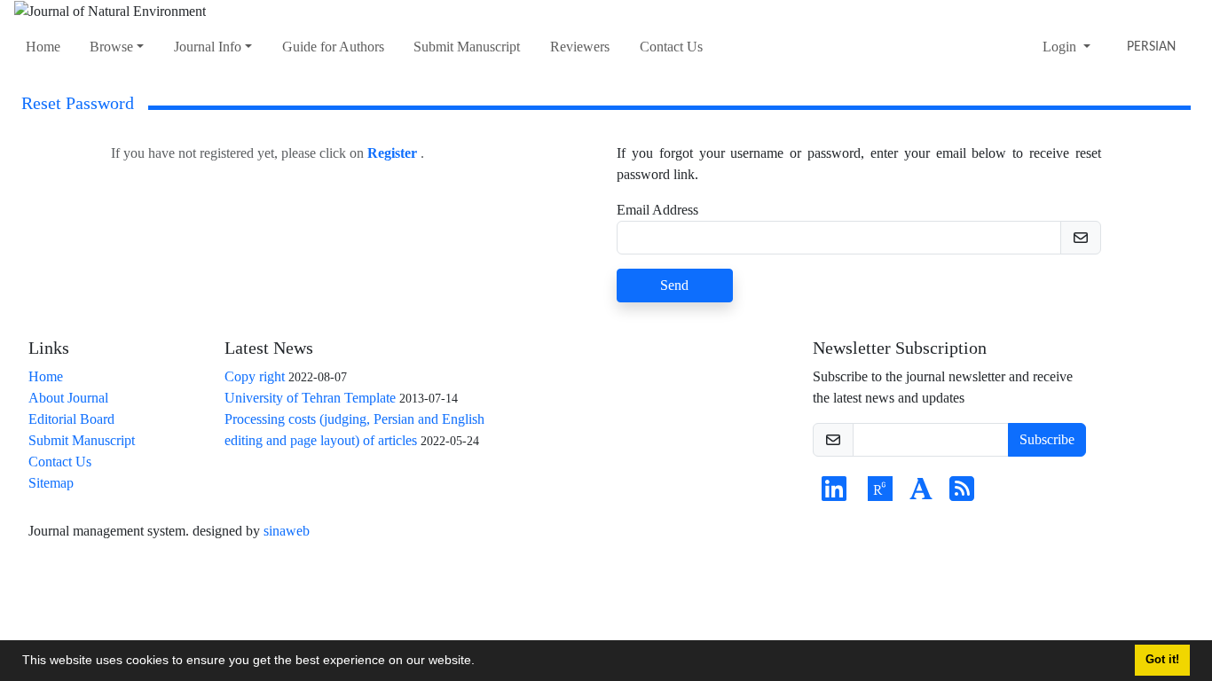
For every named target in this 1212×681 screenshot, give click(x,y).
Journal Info (207, 46)
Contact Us (671, 46)
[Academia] (921, 494)
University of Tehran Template (310, 397)
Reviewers (580, 46)
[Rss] (961, 494)
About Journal (68, 397)
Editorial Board (71, 419)
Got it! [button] (1162, 660)
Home (43, 46)
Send (674, 285)
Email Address (657, 209)
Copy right (254, 376)
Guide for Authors (333, 46)
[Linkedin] (834, 494)
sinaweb (287, 530)
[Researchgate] (880, 494)
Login (1061, 46)
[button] (481, 662)
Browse (111, 46)
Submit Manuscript (466, 46)
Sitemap (51, 482)
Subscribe (1046, 439)
